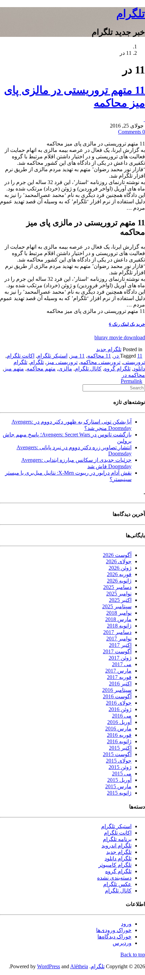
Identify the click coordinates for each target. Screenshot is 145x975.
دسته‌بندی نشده (114, 878)
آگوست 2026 (117, 555)
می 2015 (122, 773)
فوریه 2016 (119, 735)
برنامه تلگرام (117, 839)
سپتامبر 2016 (117, 690)
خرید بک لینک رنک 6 (127, 324)
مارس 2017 (118, 671)
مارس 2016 (118, 728)
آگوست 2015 (117, 754)
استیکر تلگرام (52, 356)
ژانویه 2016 (119, 741)
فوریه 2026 (119, 574)
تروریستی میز (62, 362)
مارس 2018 (118, 619)
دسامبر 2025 (117, 587)
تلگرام (130, 13)
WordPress (48, 966)
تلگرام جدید (108, 349)
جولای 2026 (119, 561)
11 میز (77, 356)
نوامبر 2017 (119, 638)
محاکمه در (133, 375)
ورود (126, 924)
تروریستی (134, 362)
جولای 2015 (119, 761)
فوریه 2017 (119, 677)
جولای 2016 (119, 703)
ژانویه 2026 (119, 581)
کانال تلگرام (88, 368)
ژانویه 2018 (119, 626)
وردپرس (122, 943)
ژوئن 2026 (120, 568)
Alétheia (79, 966)
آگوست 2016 (117, 696)
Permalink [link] (131, 381)
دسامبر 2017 (117, 632)
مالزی (65, 368)
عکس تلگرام (117, 884)
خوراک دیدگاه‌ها (114, 936)
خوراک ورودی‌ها (114, 930)
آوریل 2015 (119, 780)
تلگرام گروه (117, 368)
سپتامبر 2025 (117, 606)
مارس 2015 (118, 786)
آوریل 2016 (119, 722)
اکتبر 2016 (120, 683)
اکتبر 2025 (120, 600)
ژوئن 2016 (120, 709)
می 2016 (122, 716)
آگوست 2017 (117, 651)
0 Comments (131, 132)
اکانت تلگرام (20, 356)
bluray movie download (119, 337)
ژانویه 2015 (119, 793)
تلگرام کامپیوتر (115, 865)
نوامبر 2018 (119, 613)
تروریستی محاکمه (100, 362)
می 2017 (122, 664)
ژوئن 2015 (120, 767)
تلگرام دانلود (118, 858)
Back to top (132, 954)
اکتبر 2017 (120, 645)
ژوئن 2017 (120, 658)
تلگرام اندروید (117, 845)
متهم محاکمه (41, 368)
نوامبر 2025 (119, 593)
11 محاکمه (99, 356)
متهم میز (14, 368)
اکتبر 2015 (120, 748)
